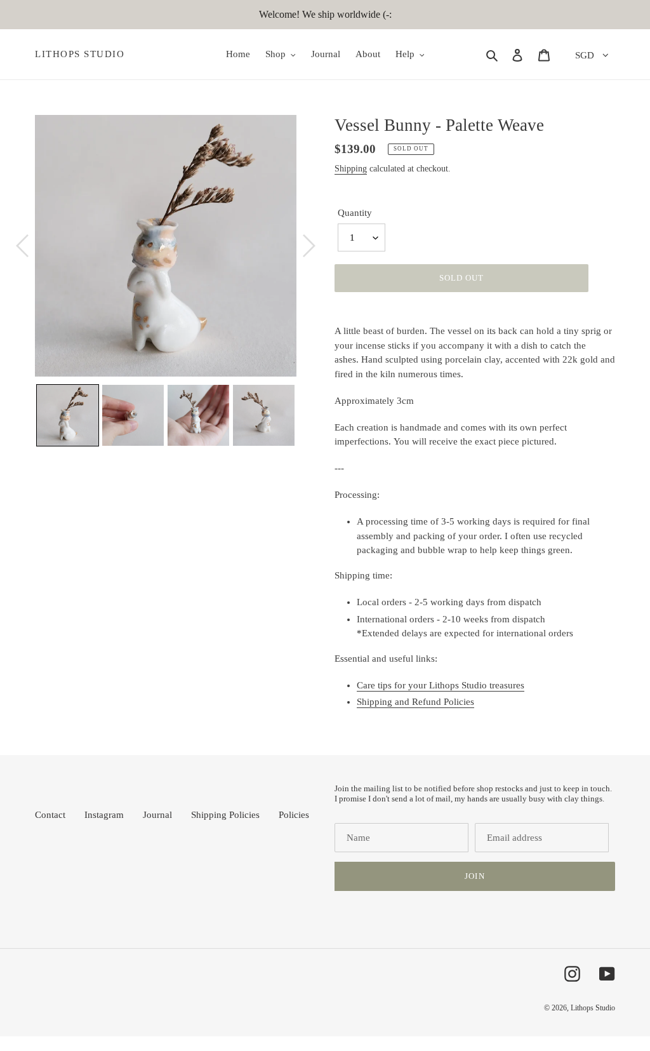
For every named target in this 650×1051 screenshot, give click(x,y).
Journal (157, 815)
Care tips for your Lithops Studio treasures (440, 685)
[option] (165, 246)
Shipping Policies (225, 815)
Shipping (351, 168)
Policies (294, 815)
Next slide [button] (306, 415)
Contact (50, 815)
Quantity (355, 213)
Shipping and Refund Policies (415, 702)
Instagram (104, 815)
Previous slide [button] (25, 415)
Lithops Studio (79, 54)
